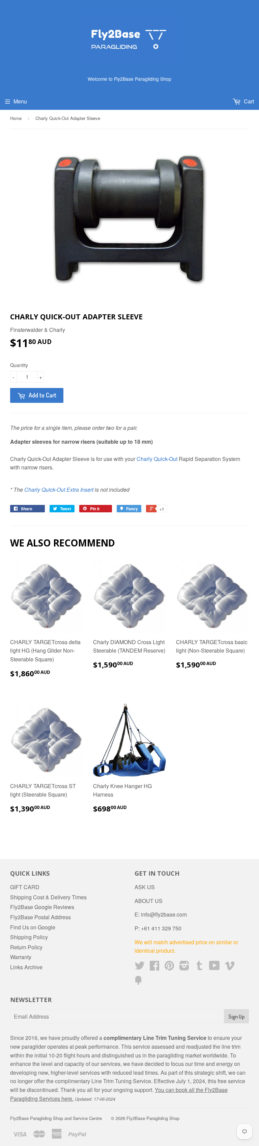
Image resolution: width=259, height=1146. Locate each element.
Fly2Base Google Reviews (42, 907)
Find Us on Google (32, 927)
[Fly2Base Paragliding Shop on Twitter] (140, 967)
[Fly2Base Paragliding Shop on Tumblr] (199, 967)
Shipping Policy (29, 937)
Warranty (20, 957)
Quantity (19, 365)
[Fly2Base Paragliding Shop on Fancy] (138, 982)
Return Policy (26, 947)
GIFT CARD (24, 887)
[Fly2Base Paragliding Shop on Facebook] (154, 967)
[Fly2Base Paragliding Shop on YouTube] (214, 967)
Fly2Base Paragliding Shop (152, 1118)
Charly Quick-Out (157, 459)
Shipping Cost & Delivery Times (48, 897)
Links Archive (26, 967)
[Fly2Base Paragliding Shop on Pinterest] (169, 967)
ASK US (145, 887)
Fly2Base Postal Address (40, 917)
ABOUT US (149, 901)
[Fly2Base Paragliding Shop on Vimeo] (230, 967)
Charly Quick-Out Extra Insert (58, 489)
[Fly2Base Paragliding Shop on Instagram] (184, 967)
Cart (248, 101)
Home (16, 118)
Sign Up (236, 1016)
